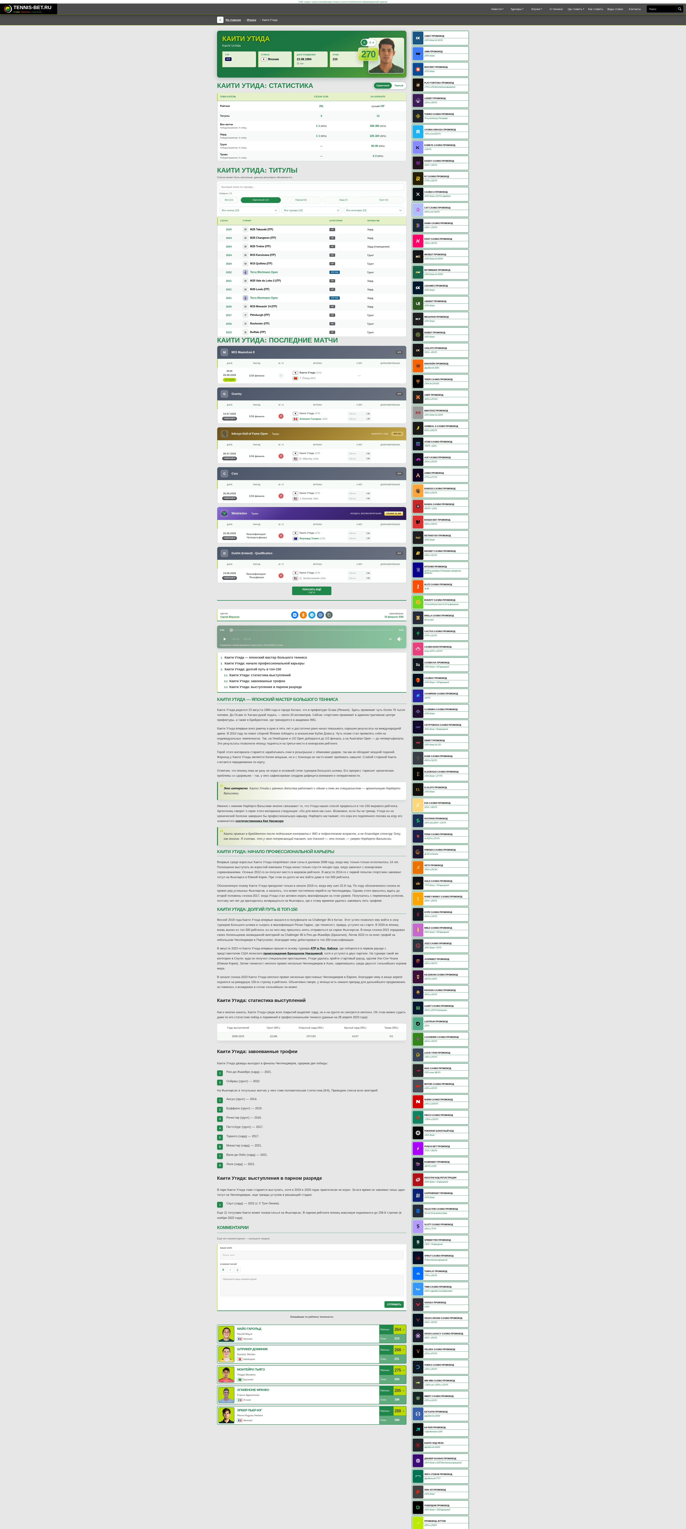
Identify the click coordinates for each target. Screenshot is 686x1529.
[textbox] (312, 1285)
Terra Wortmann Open (264, 272)
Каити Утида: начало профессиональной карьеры (264, 663)
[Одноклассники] (303, 615)
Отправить (394, 1304)
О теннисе (556, 9)
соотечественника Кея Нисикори (259, 821)
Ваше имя (226, 1248)
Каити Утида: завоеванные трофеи (257, 681)
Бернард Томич (309, 538)
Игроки (535, 9)
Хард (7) (343, 200)
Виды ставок (615, 9)
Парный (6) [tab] (301, 200)
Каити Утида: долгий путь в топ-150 (253, 669)
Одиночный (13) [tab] (261, 200)
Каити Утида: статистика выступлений (260, 675)
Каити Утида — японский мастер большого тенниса (266, 657)
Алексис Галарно (310, 418)
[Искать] (679, 9)
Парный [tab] (399, 85)
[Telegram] (311, 615)
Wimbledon (239, 513)
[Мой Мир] (320, 615)
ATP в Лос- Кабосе (324, 948)
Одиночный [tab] (382, 85)
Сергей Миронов (229, 616)
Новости (496, 9)
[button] (329, 615)
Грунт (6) (383, 200)
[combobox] (661, 9)
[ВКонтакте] (294, 615)
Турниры (516, 9)
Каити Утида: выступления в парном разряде (265, 687)
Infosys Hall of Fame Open (250, 433)
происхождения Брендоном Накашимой (292, 953)
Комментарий (228, 1264)
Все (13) (229, 200)
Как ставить (595, 9)
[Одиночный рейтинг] (364, 42)
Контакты (635, 9)
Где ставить (575, 9)
